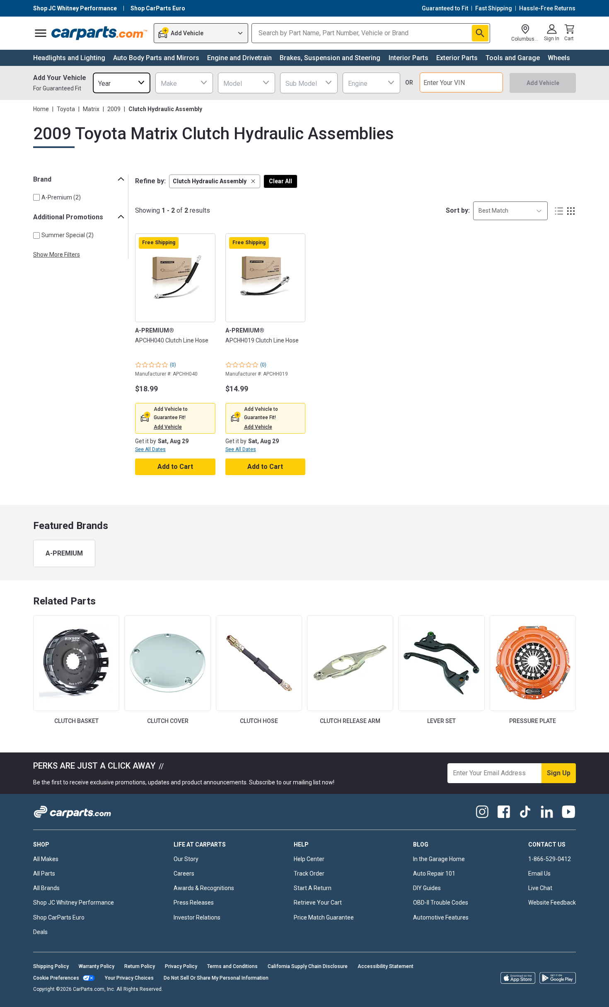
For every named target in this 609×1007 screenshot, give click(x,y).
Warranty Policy (96, 966)
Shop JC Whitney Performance (73, 902)
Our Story (186, 859)
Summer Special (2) (67, 235)
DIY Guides (427, 888)
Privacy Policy (181, 966)
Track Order (309, 873)
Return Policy (139, 966)
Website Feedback (552, 902)
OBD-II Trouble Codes (440, 902)
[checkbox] (36, 197)
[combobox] (121, 83)
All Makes (45, 859)
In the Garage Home (439, 859)
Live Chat (540, 888)
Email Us (539, 873)
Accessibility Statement (385, 966)
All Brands (46, 888)
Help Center (309, 859)
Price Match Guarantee (324, 917)
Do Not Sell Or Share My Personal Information (216, 978)
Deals (40, 932)
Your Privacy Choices (129, 978)
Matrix (91, 109)
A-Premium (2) (61, 197)
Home (41, 109)
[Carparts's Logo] (99, 33)
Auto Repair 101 (434, 873)
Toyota (66, 109)
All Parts (44, 873)
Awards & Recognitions (204, 888)
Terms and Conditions (232, 966)
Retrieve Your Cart (318, 902)
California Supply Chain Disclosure (308, 966)
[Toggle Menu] (40, 33)
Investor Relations (197, 917)
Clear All (280, 181)
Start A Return (312, 888)
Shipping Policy (51, 966)
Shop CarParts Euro (59, 917)
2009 (114, 109)
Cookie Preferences (56, 978)
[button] (214, 181)
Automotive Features (441, 917)
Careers (184, 873)
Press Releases (194, 902)
